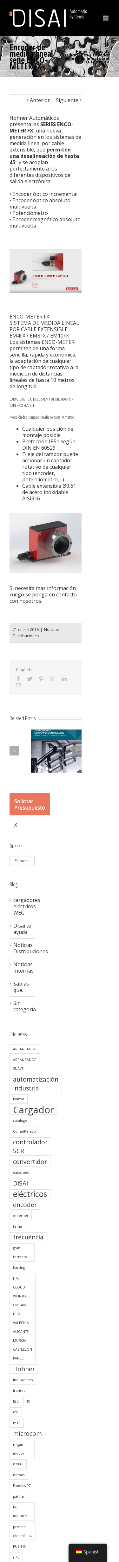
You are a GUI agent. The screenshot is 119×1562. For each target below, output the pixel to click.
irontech (20, 1390)
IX (28, 1401)
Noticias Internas (22, 967)
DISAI (20, 1183)
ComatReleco (24, 1131)
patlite (18, 1496)
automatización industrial (35, 1083)
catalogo (20, 1120)
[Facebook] (18, 678)
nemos (18, 1475)
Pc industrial (21, 1511)
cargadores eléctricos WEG (22, 906)
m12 (16, 1423)
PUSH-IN (19, 1546)
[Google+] (52, 678)
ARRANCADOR (24, 1049)
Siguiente (67, 100)
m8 (15, 1412)
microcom (27, 1434)
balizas (18, 1099)
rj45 (16, 1557)
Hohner (24, 1369)
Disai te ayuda (22, 928)
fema (17, 1226)
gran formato (20, 1252)
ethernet (20, 1215)
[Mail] (18, 685)
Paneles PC (22, 1485)
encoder (25, 1205)
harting (19, 1267)
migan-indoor (18, 1449)
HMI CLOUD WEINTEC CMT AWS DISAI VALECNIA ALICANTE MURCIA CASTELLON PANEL (22, 1318)
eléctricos (30, 1194)
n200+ (18, 1464)
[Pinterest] (41, 678)
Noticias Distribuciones (83, 53)
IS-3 (16, 1401)
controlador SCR (30, 1146)
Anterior (40, 100)
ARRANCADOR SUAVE (24, 1064)
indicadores (23, 1380)
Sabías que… (21, 986)
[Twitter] (29, 678)
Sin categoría (22, 1006)
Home (82, 51)
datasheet (21, 1172)
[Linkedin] (64, 678)
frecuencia (28, 1237)
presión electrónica (22, 1531)
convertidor (30, 1162)
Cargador (33, 1110)
